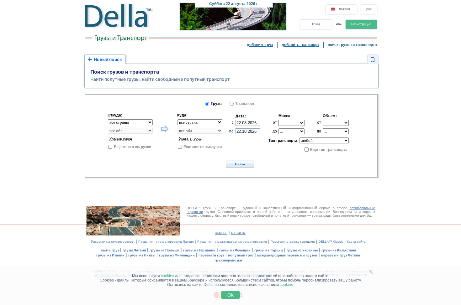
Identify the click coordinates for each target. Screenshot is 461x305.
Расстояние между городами (293, 241)
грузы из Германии (199, 250)
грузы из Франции (235, 250)
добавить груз (260, 45)
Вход (316, 24)
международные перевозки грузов (287, 255)
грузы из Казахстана (338, 250)
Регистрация (361, 24)
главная (221, 233)
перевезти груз (211, 255)
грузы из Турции (268, 250)
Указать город (120, 138)
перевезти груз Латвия (340, 255)
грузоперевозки (228, 260)
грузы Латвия (134, 250)
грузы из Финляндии (177, 255)
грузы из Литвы (141, 255)
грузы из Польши (164, 250)
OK (230, 294)
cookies (167, 276)
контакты (238, 233)
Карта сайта (356, 241)
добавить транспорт (300, 45)
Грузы (216, 103)
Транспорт (245, 103)
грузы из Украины (302, 250)
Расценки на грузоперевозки (113, 241)
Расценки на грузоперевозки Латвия (165, 241)
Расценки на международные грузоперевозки (232, 241)
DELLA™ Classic (331, 241)
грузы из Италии (110, 255)
